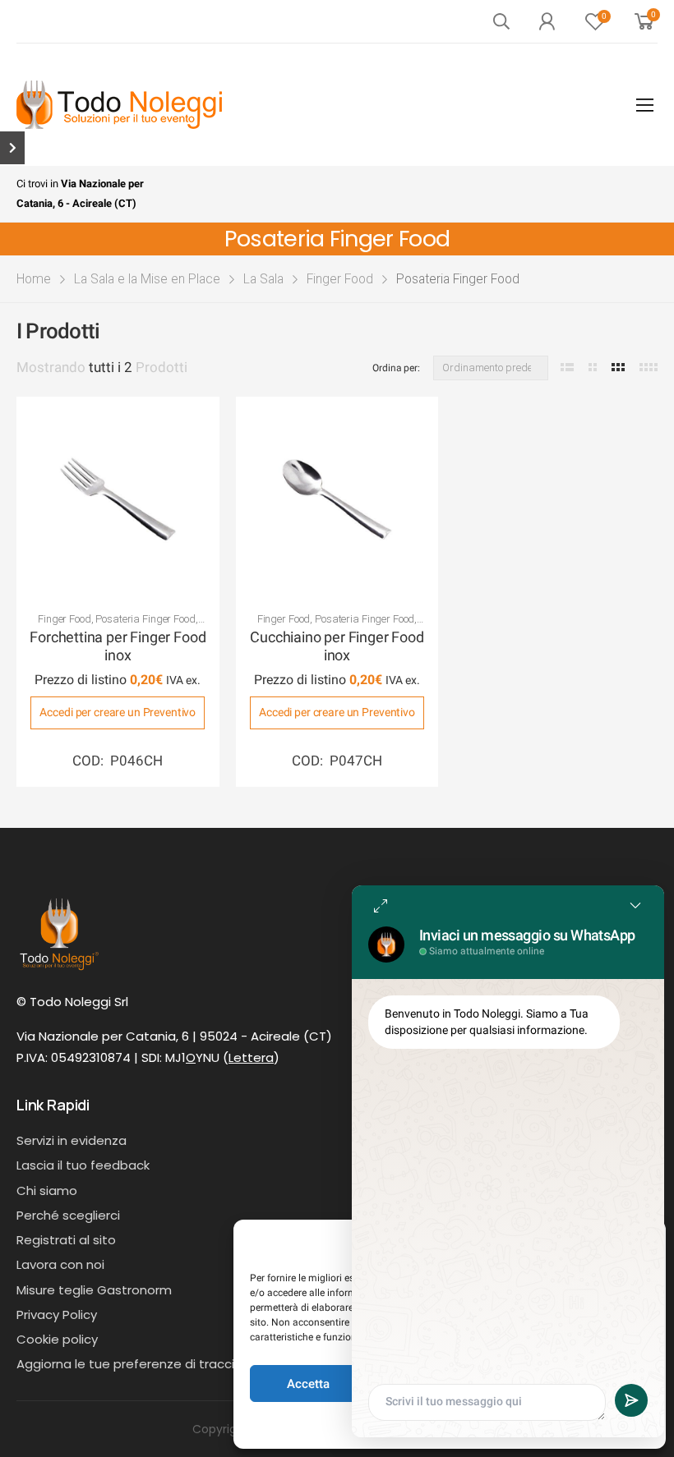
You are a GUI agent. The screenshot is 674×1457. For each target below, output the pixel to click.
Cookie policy (57, 1339)
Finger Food (340, 279)
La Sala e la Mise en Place (147, 279)
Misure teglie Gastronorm (94, 1289)
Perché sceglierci (68, 1215)
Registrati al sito (66, 1239)
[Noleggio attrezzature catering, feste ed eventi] (119, 104)
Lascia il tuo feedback (83, 1165)
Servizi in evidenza (71, 1140)
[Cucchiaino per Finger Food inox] (337, 498)
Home (33, 279)
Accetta (308, 1384)
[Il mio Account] (546, 21)
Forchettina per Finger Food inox (117, 646)
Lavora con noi (60, 1264)
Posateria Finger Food (145, 619)
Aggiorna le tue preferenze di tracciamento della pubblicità (198, 1363)
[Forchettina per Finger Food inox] (117, 498)
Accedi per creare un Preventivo (117, 712)
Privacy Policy (56, 1314)
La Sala (263, 279)
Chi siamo (46, 1190)
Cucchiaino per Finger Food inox (336, 646)
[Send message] (631, 1400)
